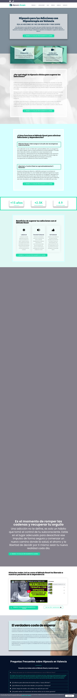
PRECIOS (53, 5)
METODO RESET (41, 5)
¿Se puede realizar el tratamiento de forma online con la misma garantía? (33, 691)
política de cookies (26, 695)
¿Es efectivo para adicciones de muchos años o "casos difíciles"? (31, 682)
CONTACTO (65, 5)
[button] (38, 672)
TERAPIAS (33, 5)
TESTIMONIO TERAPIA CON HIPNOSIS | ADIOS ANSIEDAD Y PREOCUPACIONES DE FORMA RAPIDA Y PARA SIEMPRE (58, 593)
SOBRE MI (59, 5)
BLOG (48, 5)
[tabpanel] (28, 591)
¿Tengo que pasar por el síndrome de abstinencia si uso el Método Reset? (33, 672)
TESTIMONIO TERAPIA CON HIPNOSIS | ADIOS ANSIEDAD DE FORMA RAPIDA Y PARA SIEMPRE (58, 584)
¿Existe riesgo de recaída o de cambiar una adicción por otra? (30, 688)
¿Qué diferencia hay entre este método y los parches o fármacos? (31, 685)
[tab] (56, 584)
